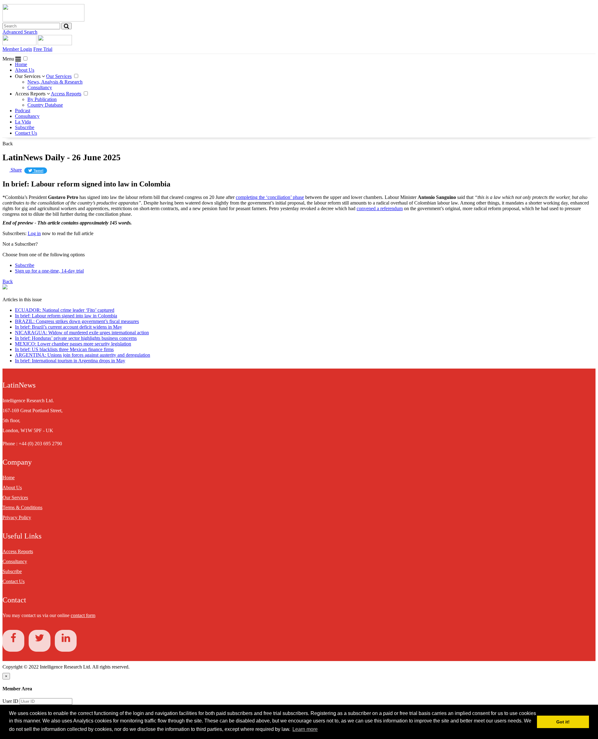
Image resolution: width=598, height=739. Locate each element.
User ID (10, 701)
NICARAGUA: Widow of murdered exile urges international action (82, 332)
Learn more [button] (305, 729)
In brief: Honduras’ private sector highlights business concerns (76, 338)
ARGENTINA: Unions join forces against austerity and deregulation (82, 355)
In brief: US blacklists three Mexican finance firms (64, 349)
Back (7, 143)
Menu (8, 58)
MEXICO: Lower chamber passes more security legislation (73, 343)
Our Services (28, 76)
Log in (34, 233)
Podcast (22, 110)
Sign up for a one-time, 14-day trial (49, 270)
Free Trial (42, 49)
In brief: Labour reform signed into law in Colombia (66, 315)
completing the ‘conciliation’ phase (270, 197)
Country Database (45, 105)
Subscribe (24, 127)
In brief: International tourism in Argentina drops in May (70, 360)
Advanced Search (19, 32)
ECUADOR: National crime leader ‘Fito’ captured (64, 310)
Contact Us (26, 133)
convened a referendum (380, 208)
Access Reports (31, 93)
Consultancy (39, 87)
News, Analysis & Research (55, 82)
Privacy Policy (16, 517)
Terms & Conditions (22, 507)
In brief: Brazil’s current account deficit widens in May (68, 327)
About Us (24, 70)
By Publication (42, 99)
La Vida (23, 121)
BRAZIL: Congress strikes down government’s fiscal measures (77, 321)
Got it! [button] (563, 721)
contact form (83, 615)
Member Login (17, 49)
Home (21, 64)
